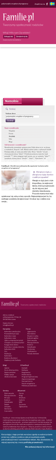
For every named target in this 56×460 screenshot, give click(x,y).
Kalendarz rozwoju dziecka (14, 347)
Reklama (25, 370)
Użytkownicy (32, 351)
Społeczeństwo (9, 372)
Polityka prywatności (29, 385)
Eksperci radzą (32, 336)
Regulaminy (26, 372)
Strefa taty (31, 349)
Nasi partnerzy (27, 381)
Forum (11, 133)
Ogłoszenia (31, 331)
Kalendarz (8, 356)
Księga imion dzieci (11, 345)
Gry (5, 351)
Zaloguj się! (8, 36)
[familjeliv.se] (52, 4)
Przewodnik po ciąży (11, 334)
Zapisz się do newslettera (12, 40)
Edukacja (7, 353)
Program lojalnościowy (30, 377)
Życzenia (22, 404)
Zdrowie (7, 406)
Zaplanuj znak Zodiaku (12, 360)
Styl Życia (7, 409)
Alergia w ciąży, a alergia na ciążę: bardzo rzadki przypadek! (42, 174)
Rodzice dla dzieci (11, 358)
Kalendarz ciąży (10, 336)
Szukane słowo (11, 113)
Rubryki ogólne (32, 338)
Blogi (10, 142)
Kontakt (24, 368)
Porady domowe (33, 353)
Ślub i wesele (32, 340)
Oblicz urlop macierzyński (13, 340)
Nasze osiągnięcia (28, 383)
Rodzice (30, 345)
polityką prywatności (33, 442)
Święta (6, 404)
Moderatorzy (26, 374)
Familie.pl (5, 166)
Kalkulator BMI (9, 349)
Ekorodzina (31, 334)
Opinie (6, 368)
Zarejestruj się (21, 36)
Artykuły (12, 136)
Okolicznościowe (10, 377)
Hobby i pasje (9, 374)
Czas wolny (8, 411)
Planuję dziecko (33, 342)
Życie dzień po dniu (11, 370)
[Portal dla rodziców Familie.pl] (18, 21)
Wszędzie (12, 131)
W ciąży (7, 398)
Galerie (22, 400)
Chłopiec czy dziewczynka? (14, 342)
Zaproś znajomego (28, 379)
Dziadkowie (31, 347)
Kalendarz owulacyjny (12, 331)
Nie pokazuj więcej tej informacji (40, 447)
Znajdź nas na (40, 4)
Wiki (10, 139)
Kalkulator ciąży (10, 338)
